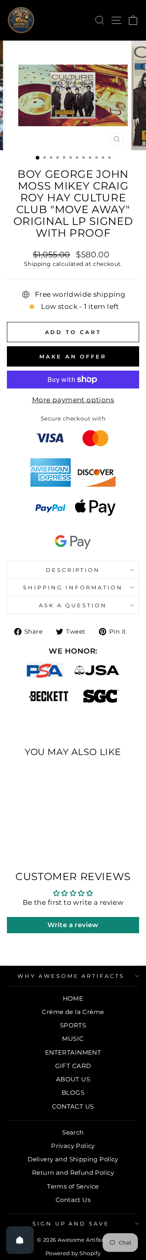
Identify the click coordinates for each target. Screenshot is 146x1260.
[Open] (20, 1240)
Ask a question (73, 605)
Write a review (73, 925)
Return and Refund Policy (73, 1172)
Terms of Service (73, 1186)
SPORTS (73, 1025)
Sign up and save (71, 1223)
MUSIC (73, 1038)
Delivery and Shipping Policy (73, 1159)
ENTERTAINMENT (73, 1052)
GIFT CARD (73, 1066)
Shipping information (73, 587)
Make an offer (73, 356)
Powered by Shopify (73, 1253)
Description (73, 570)
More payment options (73, 400)
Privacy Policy (73, 1146)
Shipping (37, 264)
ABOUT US (73, 1079)
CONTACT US (73, 1106)
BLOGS (73, 1092)
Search (73, 1132)
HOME (73, 998)
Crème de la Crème (73, 1012)
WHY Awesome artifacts (71, 976)
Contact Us (73, 1200)
